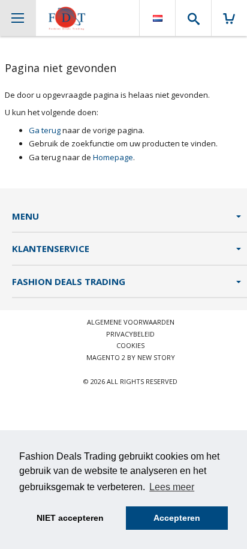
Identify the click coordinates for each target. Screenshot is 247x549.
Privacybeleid (130, 333)
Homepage (113, 157)
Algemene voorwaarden (130, 321)
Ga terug (45, 130)
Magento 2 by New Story (130, 357)
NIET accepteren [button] (70, 518)
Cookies (130, 345)
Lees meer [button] (171, 487)
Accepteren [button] (176, 518)
